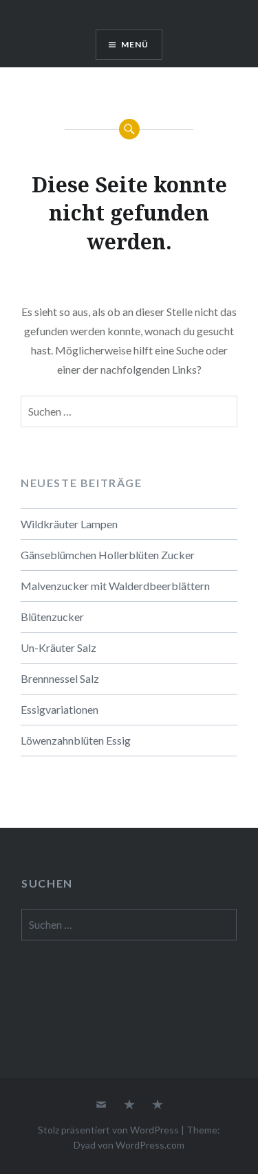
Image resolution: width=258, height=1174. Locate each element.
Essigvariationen (59, 709)
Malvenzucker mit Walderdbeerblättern (115, 585)
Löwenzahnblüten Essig (76, 740)
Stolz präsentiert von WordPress (108, 1130)
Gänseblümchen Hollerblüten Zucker (108, 554)
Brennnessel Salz (60, 678)
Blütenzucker (52, 616)
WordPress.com (150, 1145)
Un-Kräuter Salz (58, 647)
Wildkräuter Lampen (69, 523)
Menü (135, 44)
